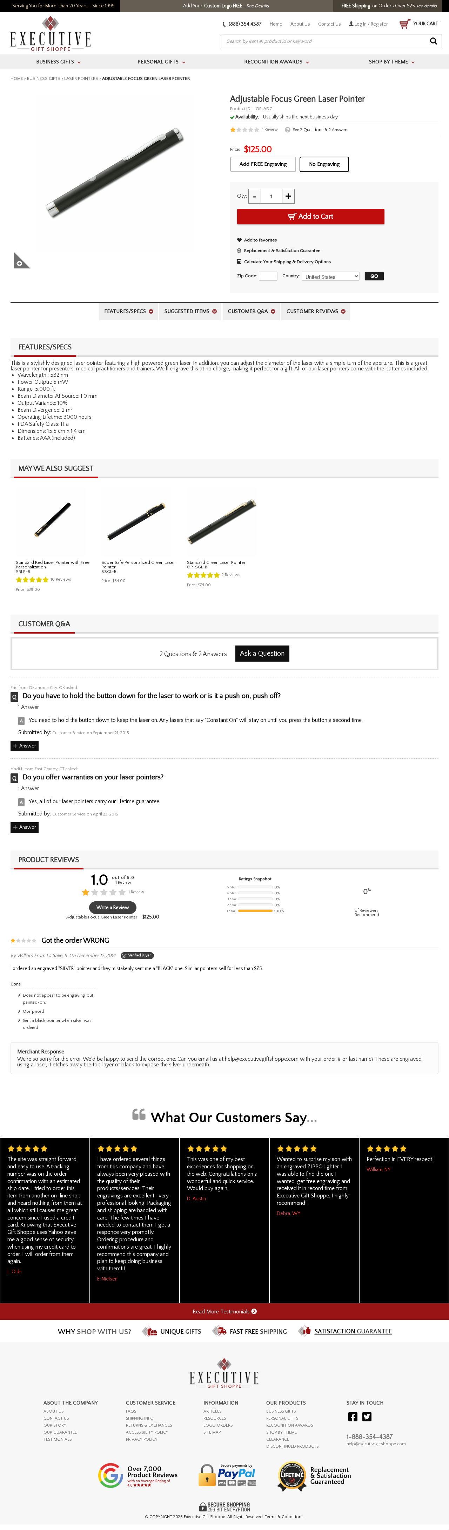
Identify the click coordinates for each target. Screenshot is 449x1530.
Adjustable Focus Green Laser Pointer (101, 917)
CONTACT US (56, 1418)
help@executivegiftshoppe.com (376, 1444)
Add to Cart (315, 216)
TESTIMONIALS (57, 1439)
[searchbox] (331, 41)
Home (276, 24)
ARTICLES (212, 1411)
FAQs (131, 1411)
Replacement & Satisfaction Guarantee (282, 250)
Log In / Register (371, 24)
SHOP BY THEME (281, 1432)
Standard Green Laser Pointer (216, 562)
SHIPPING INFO (140, 1418)
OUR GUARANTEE (60, 1432)
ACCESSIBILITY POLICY (147, 1432)
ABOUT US (53, 1411)
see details (426, 6)
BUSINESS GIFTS (281, 1411)
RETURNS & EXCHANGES (149, 1425)
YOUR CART (425, 24)
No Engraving (324, 164)
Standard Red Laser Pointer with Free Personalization (52, 564)
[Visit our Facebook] (353, 1417)
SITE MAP (212, 1432)
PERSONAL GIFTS (282, 1418)
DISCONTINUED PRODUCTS (292, 1446)
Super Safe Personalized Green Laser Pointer (138, 564)
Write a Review (112, 907)
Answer (27, 746)
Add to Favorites (260, 240)
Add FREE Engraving (263, 164)
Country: (291, 275)
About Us (300, 24)
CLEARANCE (277, 1439)
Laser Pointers (81, 78)
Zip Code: (247, 275)
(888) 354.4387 (245, 24)
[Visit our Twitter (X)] (367, 1417)
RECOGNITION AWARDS (289, 1425)
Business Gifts (43, 78)
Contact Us (329, 24)
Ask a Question (262, 653)
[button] (372, 276)
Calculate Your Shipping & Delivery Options (287, 261)
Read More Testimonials (222, 1312)
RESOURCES (214, 1418)
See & (320, 130)
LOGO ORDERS (218, 1425)
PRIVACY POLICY (142, 1439)
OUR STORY (54, 1425)
